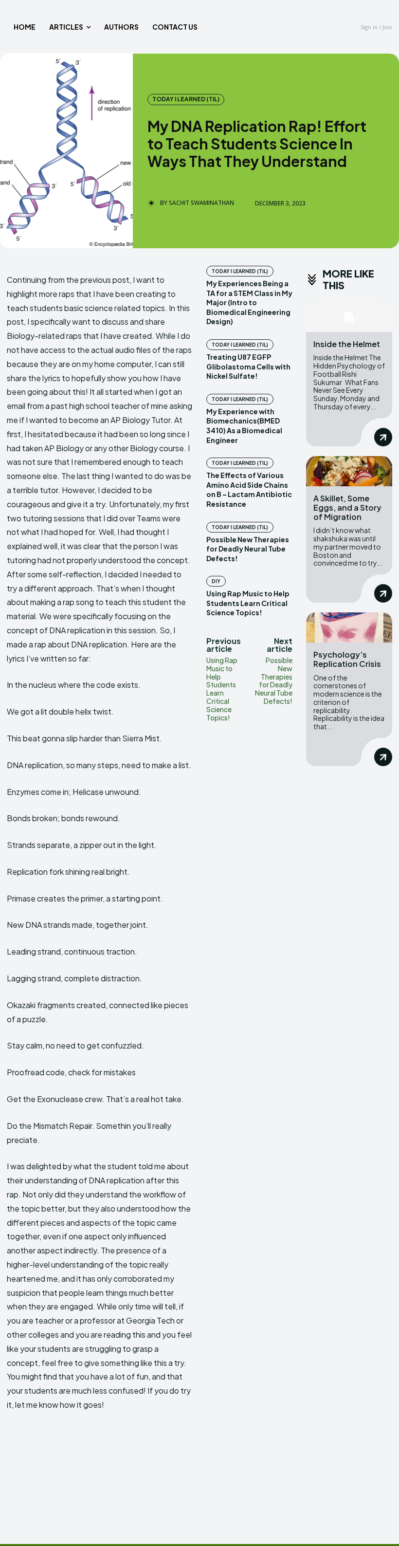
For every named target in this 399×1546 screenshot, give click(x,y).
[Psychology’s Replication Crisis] (349, 627)
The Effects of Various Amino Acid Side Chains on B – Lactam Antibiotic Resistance (249, 489)
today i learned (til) (185, 99)
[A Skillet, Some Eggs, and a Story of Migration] (349, 471)
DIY (216, 581)
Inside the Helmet (346, 344)
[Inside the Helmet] (349, 317)
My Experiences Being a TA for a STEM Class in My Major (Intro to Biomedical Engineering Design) (249, 302)
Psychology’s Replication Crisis (347, 659)
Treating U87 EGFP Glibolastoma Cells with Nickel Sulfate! (248, 366)
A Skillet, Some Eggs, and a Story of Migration (347, 507)
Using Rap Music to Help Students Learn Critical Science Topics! (248, 603)
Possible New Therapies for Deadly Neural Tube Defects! (247, 549)
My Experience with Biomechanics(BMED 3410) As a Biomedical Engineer (244, 425)
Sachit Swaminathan (201, 203)
